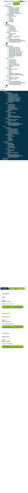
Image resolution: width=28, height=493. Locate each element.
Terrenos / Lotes (13, 78)
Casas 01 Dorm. (12, 59)
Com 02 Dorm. (12, 28)
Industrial (11, 21)
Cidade (3, 297)
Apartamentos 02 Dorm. (15, 48)
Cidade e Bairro (5, 316)
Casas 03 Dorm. (13, 62)
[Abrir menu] (0, 89)
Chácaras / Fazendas (14, 77)
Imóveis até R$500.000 (14, 39)
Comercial (11, 20)
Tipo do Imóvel (5, 293)
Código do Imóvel (6, 301)
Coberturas (11, 57)
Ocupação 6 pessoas (14, 10)
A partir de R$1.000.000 (15, 42)
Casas (10, 17)
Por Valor (8, 80)
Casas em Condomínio (14, 36)
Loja (10, 70)
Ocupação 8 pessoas (14, 12)
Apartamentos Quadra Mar (15, 54)
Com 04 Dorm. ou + (14, 31)
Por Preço (8, 38)
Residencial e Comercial (14, 73)
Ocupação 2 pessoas (14, 7)
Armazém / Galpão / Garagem (16, 74)
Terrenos (8, 76)
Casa (7, 58)
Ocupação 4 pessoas (14, 9)
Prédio (10, 72)
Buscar (12, 306)
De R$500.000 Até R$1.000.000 (17, 40)
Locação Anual (10, 14)
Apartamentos (12, 16)
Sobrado (11, 18)
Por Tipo (8, 32)
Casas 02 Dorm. (13, 61)
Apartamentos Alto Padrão (15, 53)
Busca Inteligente (6, 321)
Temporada (9, 6)
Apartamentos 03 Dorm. (15, 50)
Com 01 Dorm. (12, 27)
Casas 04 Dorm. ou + (14, 63)
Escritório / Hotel (13, 69)
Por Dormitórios (10, 25)
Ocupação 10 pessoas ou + (15, 13)
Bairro (3, 300)
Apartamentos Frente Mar (15, 55)
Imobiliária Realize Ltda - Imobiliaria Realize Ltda (15, 1)
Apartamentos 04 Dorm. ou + (16, 51)
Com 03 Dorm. (12, 29)
